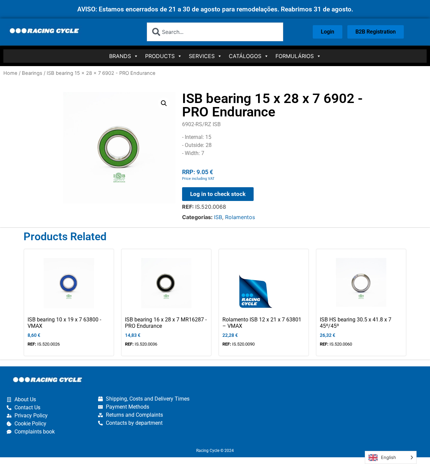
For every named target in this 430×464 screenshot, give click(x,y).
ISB (218, 217)
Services (202, 56)
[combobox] (215, 31)
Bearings (32, 73)
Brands (120, 56)
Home (10, 73)
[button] (164, 103)
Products (160, 56)
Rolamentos (240, 217)
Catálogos (245, 56)
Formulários (294, 56)
